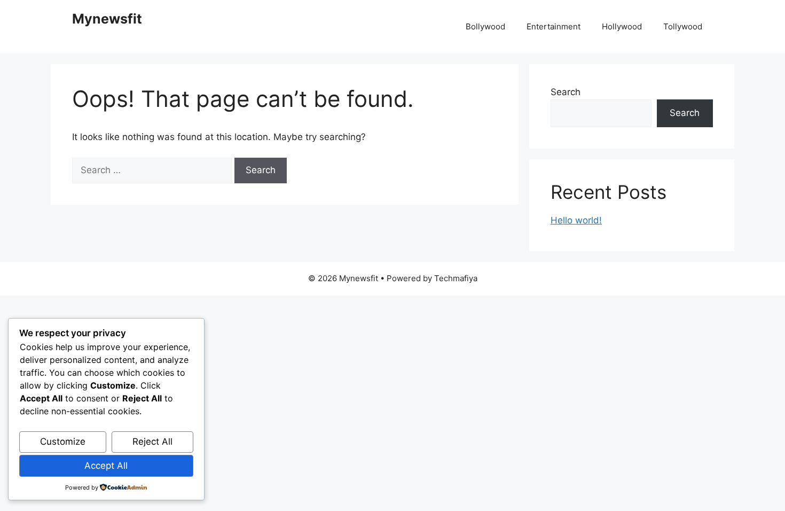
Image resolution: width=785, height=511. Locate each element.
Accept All (106, 465)
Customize (62, 441)
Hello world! (576, 220)
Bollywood (485, 26)
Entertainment (553, 26)
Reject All (152, 441)
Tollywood (682, 26)
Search (565, 92)
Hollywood (622, 26)
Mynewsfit (107, 19)
